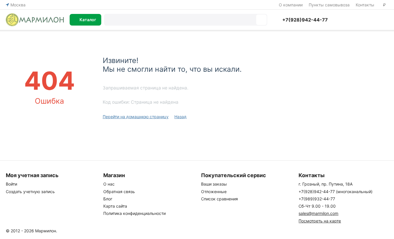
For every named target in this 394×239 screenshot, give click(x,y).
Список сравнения (219, 198)
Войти (11, 184)
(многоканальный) (336, 191)
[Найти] (261, 20)
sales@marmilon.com (318, 213)
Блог (107, 198)
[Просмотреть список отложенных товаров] (356, 20)
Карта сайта (115, 206)
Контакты (365, 4)
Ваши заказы (214, 184)
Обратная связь (119, 191)
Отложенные (214, 191)
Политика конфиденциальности (134, 213)
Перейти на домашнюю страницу (136, 116)
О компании (291, 4)
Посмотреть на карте (320, 220)
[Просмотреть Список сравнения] (342, 20)
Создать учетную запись (30, 191)
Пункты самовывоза (329, 4)
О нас (109, 184)
